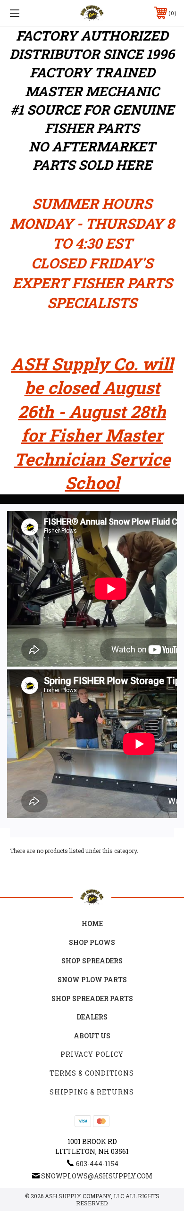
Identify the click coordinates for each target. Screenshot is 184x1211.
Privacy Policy (92, 1054)
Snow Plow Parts (92, 979)
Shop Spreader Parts (92, 998)
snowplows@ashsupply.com (96, 1175)
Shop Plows (92, 942)
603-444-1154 (97, 1163)
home (92, 923)
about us (92, 1035)
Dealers (92, 1016)
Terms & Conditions (92, 1073)
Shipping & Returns (92, 1091)
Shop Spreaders (92, 960)
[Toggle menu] (26, 13)
